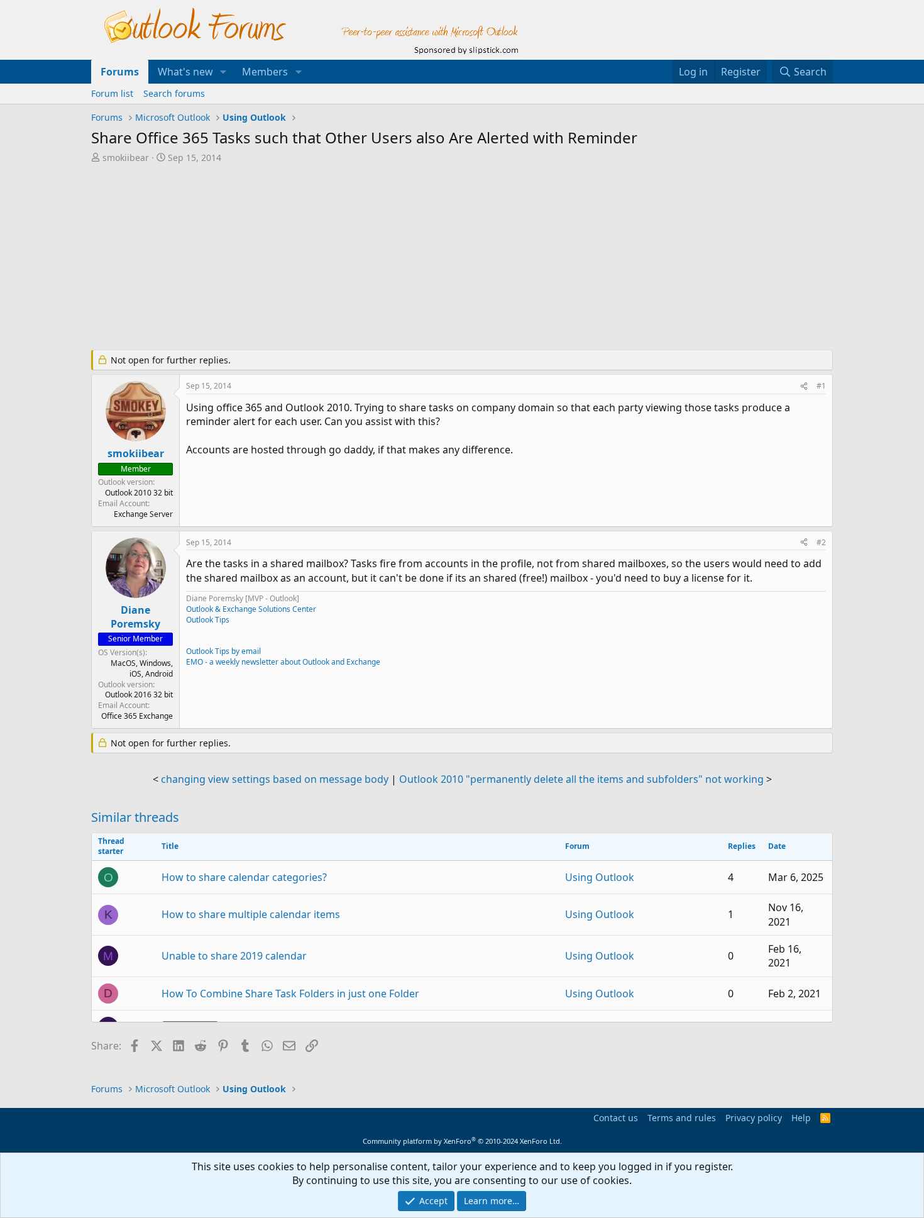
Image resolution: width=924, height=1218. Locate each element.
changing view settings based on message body (274, 779)
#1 (821, 385)
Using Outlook (599, 877)
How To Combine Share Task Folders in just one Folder (290, 993)
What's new (185, 72)
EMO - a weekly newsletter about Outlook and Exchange (283, 661)
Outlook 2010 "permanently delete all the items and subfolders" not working (581, 779)
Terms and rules (681, 1118)
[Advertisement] (396, 258)
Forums (120, 72)
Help (801, 1118)
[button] (223, 72)
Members (265, 72)
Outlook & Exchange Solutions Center (251, 609)
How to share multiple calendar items (251, 914)
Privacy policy (753, 1118)
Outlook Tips (207, 619)
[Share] (804, 386)
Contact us (615, 1118)
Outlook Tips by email (223, 651)
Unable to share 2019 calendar (234, 956)
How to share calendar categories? (244, 877)
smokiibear (125, 157)
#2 (821, 542)
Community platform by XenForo (462, 1141)
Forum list (112, 93)
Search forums (174, 93)
